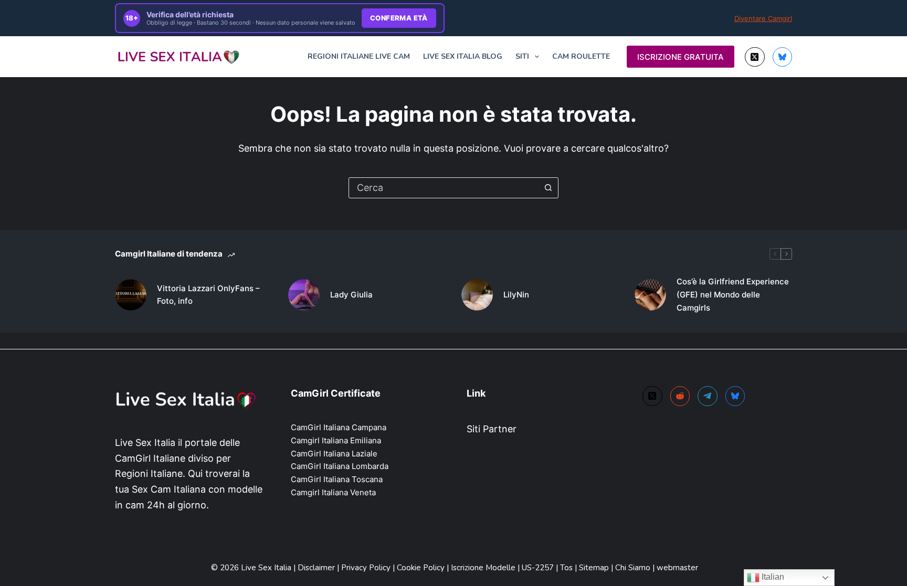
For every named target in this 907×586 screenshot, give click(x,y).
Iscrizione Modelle (484, 567)
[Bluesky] (783, 57)
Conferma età (399, 18)
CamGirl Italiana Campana (338, 427)
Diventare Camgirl (763, 18)
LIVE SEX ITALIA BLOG (462, 56)
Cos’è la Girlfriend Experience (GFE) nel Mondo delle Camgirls (733, 294)
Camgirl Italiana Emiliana (336, 440)
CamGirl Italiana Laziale (334, 454)
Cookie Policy (422, 567)
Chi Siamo (633, 567)
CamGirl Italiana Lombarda (339, 466)
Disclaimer (316, 567)
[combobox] (443, 187)
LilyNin (516, 295)
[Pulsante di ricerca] (548, 188)
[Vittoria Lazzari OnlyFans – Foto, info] (130, 295)
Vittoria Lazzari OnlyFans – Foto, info (208, 294)
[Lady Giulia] (304, 295)
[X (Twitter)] (755, 57)
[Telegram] (708, 396)
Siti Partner (491, 428)
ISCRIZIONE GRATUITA (680, 57)
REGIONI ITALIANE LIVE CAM (359, 56)
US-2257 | (541, 567)
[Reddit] (680, 396)
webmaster (677, 567)
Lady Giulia (351, 295)
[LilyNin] (477, 295)
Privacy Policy (366, 567)
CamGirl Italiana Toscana (337, 479)
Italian (772, 576)
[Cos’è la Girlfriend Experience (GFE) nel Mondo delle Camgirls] (650, 295)
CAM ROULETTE (581, 56)
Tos (567, 567)
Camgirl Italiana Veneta (333, 492)
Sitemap (594, 567)
